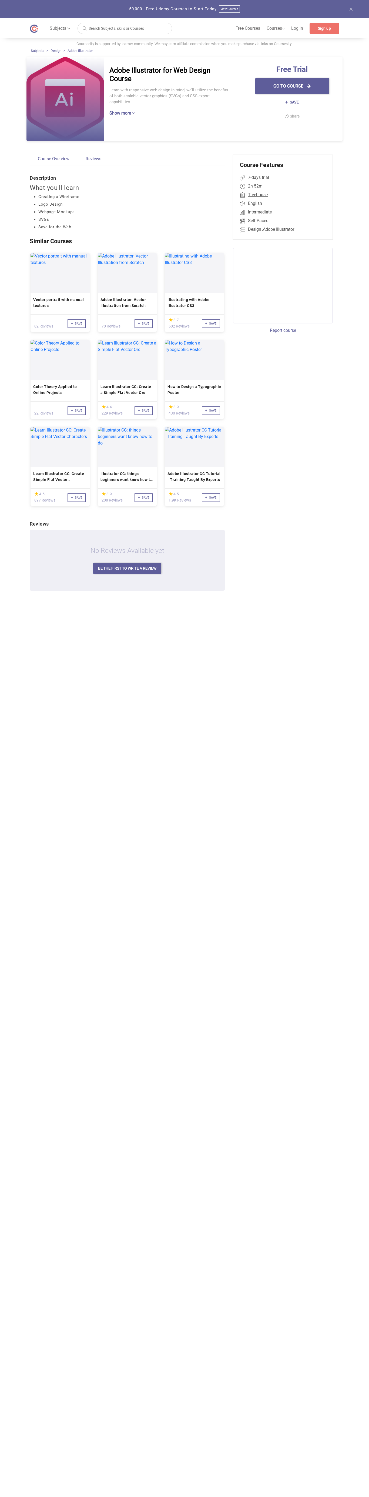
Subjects (37, 51)
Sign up (324, 28)
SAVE (294, 102)
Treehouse (258, 194)
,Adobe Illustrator (278, 229)
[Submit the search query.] (84, 28)
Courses (276, 28)
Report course (283, 330)
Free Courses (248, 28)
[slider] (171, 319)
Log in (297, 28)
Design (56, 51)
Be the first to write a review (127, 568)
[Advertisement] (277, 285)
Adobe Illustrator (80, 51)
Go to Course (288, 86)
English (255, 203)
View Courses (229, 9)
